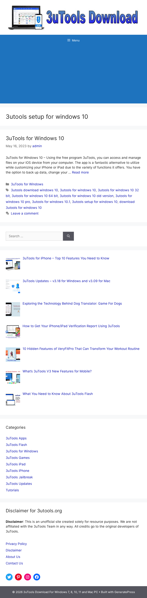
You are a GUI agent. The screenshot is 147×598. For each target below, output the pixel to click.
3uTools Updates (19, 484)
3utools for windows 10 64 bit (35, 196)
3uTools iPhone (17, 471)
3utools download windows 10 (34, 190)
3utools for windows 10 (78, 190)
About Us (13, 557)
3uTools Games (18, 458)
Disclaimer (14, 550)
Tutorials (12, 490)
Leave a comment (24, 213)
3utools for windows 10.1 (51, 202)
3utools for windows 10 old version (87, 196)
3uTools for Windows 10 (35, 138)
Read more (80, 172)
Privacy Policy (16, 544)
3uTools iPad (16, 464)
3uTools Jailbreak (19, 477)
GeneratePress (124, 592)
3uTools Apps (16, 438)
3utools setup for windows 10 (95, 202)
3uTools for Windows (27, 184)
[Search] (68, 236)
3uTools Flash (16, 445)
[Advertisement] (73, 75)
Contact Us (14, 563)
